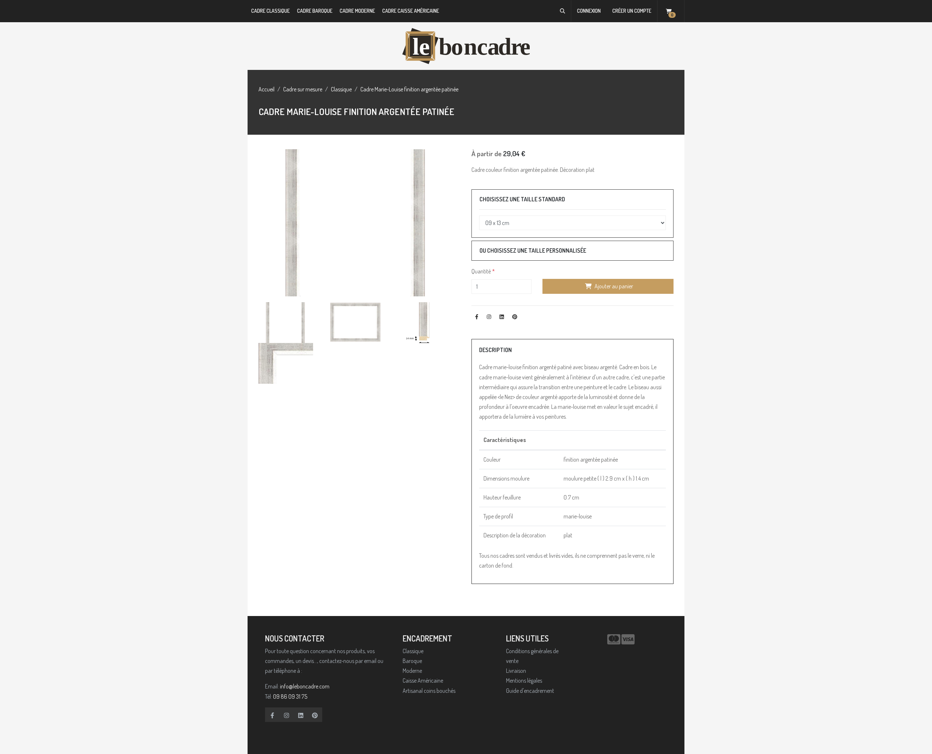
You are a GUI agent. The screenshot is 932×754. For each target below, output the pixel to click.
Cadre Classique (270, 11)
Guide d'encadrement (530, 690)
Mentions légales (524, 680)
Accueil (266, 89)
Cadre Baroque (314, 11)
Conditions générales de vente (532, 655)
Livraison (516, 670)
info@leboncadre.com (304, 686)
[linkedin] (300, 714)
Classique (341, 89)
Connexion (589, 11)
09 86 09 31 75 (290, 696)
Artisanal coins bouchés (429, 690)
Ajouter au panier (614, 286)
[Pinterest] (515, 316)
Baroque (412, 660)
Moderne (412, 670)
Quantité (481, 271)
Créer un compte (631, 11)
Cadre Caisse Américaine (410, 11)
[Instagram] (489, 316)
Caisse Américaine (423, 680)
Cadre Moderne (357, 11)
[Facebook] (476, 316)
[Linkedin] (502, 316)
